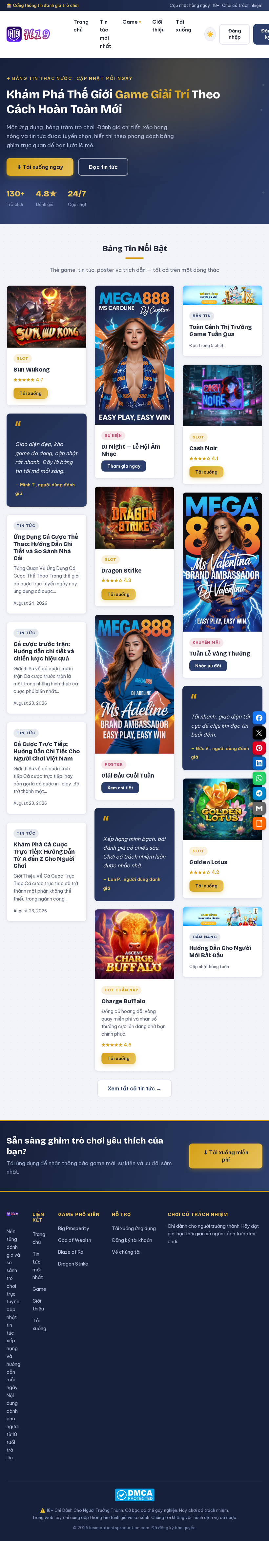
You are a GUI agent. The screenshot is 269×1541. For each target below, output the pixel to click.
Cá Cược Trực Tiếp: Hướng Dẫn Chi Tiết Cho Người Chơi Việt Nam (46, 751)
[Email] (259, 808)
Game (131, 22)
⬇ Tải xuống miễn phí (225, 1156)
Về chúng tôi (126, 1252)
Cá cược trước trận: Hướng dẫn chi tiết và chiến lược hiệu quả (43, 651)
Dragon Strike (73, 1264)
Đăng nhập (234, 34)
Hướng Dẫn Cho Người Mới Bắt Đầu (220, 952)
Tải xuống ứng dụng (134, 1228)
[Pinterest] (259, 748)
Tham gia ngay (123, 466)
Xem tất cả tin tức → (134, 1088)
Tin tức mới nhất (105, 34)
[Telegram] (259, 793)
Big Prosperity (73, 1228)
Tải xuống (183, 26)
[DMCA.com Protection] (134, 1495)
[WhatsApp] (259, 778)
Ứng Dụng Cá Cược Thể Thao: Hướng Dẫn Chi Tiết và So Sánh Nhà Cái (45, 548)
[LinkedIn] (259, 763)
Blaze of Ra (70, 1252)
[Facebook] (259, 717)
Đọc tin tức (103, 167)
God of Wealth (74, 1240)
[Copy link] (259, 823)
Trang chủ (81, 26)
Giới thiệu (158, 26)
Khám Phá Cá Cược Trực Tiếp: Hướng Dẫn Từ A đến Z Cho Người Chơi (44, 855)
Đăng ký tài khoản (132, 1240)
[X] (259, 733)
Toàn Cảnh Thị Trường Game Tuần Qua (220, 331)
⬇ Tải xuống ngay (40, 167)
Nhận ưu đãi (208, 665)
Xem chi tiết (120, 787)
